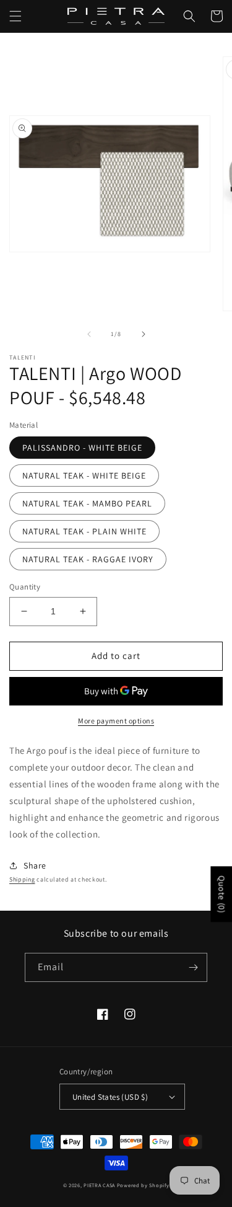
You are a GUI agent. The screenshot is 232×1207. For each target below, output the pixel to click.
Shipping (22, 879)
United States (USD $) (110, 1097)
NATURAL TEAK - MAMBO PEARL (87, 503)
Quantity (24, 586)
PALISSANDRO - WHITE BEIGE (82, 447)
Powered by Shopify (143, 1185)
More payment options (116, 720)
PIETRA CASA (99, 1185)
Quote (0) (221, 894)
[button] (15, 16)
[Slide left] (89, 334)
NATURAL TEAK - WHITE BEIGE (84, 475)
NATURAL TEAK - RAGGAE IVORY (87, 559)
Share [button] (35, 865)
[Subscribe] (193, 967)
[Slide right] (143, 334)
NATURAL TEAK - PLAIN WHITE (84, 531)
